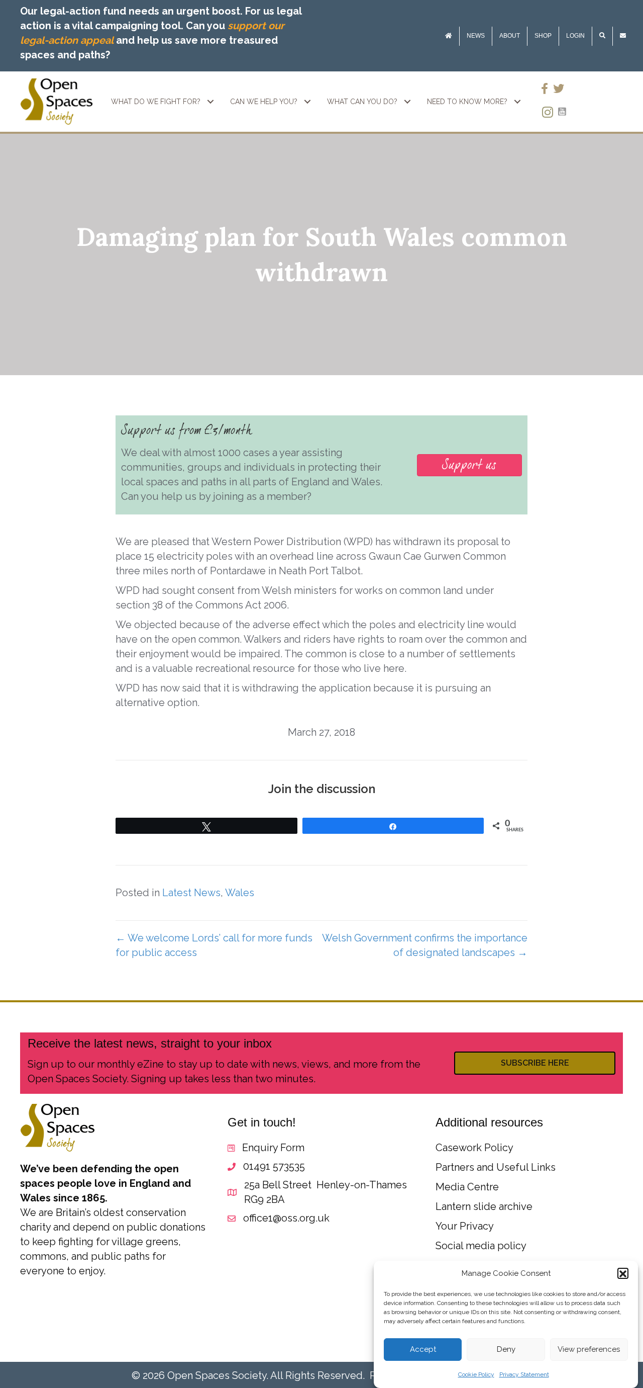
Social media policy (481, 1246)
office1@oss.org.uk (286, 1218)
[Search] (602, 36)
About (509, 35)
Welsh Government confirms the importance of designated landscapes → (424, 945)
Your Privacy (465, 1226)
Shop (543, 35)
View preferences (589, 1349)
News (476, 35)
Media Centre (467, 1187)
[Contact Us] (623, 36)
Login (575, 35)
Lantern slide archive (484, 1206)
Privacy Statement (524, 1374)
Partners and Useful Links (496, 1167)
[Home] (448, 36)
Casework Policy (474, 1148)
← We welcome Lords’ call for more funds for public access (214, 945)
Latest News (191, 893)
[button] (623, 1274)
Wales (239, 893)
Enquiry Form (273, 1148)
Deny (506, 1349)
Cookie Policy (476, 1374)
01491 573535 (274, 1166)
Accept (423, 1349)
